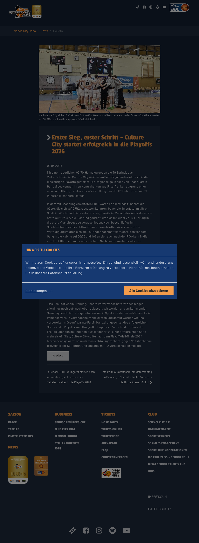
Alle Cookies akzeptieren (148, 290)
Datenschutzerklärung (65, 273)
